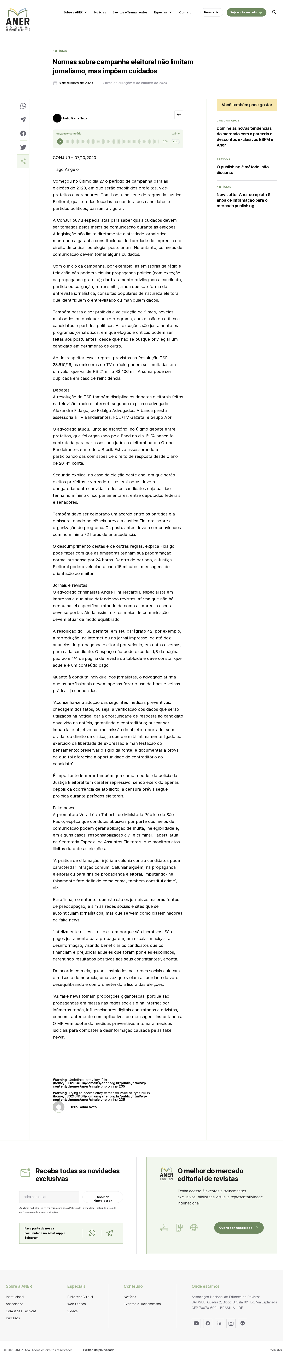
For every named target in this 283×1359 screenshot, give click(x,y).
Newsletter (212, 12)
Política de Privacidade (81, 1207)
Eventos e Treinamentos (130, 12)
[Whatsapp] (92, 1233)
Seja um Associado (243, 12)
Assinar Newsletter (102, 1199)
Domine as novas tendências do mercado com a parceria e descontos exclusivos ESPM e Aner (245, 137)
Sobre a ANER (73, 12)
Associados (14, 1304)
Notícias (100, 12)
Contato (185, 12)
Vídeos (72, 1311)
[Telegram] (109, 1233)
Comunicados (228, 120)
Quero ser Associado (236, 1228)
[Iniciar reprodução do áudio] (60, 141)
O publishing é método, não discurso (242, 169)
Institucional (15, 1297)
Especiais (161, 12)
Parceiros (13, 1318)
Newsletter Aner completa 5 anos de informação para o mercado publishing (243, 200)
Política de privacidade (99, 1350)
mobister (276, 1350)
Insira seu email (34, 1197)
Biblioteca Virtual (80, 1297)
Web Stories (76, 1304)
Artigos (223, 159)
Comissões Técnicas (21, 1311)
